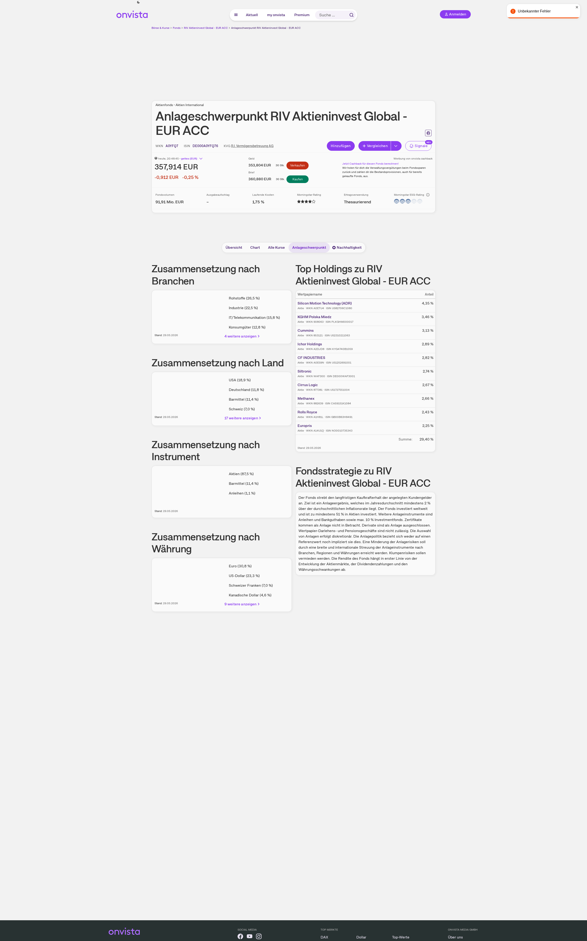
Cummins (306, 330)
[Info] (428, 195)
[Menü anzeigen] (236, 15)
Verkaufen (297, 165)
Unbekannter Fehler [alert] (537, 11)
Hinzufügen (341, 145)
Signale (421, 145)
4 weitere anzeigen (240, 336)
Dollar (361, 937)
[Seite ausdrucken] (428, 133)
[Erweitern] (396, 146)
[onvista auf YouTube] (249, 937)
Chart (255, 247)
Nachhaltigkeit (349, 247)
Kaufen (297, 179)
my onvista (276, 14)
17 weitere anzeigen (241, 418)
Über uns (455, 937)
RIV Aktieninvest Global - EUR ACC (206, 28)
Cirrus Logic (308, 384)
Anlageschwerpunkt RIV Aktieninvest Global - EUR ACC (266, 28)
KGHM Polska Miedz (314, 316)
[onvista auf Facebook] (240, 937)
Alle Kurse (276, 247)
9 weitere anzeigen (240, 604)
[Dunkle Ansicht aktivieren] (138, 2)
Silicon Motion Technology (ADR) (325, 303)
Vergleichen (377, 145)
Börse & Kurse (161, 28)
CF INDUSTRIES (311, 357)
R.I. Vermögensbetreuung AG (252, 146)
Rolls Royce (307, 412)
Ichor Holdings (310, 344)
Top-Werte (400, 937)
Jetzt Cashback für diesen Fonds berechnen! (370, 164)
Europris (305, 425)
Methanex (306, 398)
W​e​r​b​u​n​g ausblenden (333, 62)
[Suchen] (351, 15)
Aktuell (252, 14)
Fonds (177, 28)
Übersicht (234, 247)
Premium (302, 14)
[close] (580, 7)
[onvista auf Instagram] (259, 937)
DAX (324, 937)
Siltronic (305, 371)
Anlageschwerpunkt (309, 247)
